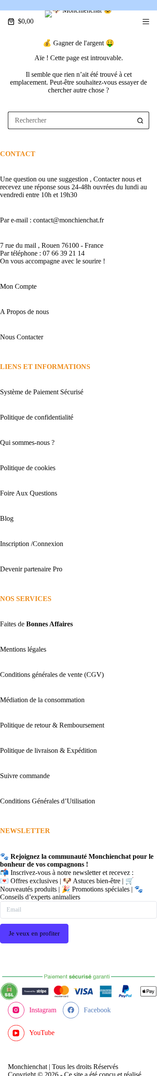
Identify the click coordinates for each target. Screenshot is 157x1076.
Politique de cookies (27, 467)
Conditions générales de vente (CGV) (52, 674)
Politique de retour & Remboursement (52, 725)
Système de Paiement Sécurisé (41, 392)
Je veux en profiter (34, 933)
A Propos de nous (24, 311)
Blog (7, 518)
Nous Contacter (21, 337)
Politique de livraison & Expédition (48, 750)
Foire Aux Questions (28, 493)
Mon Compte (18, 286)
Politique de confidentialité (36, 417)
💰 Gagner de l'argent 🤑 (78, 43)
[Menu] (146, 21)
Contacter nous (115, 179)
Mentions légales (23, 649)
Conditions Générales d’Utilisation (47, 801)
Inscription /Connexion (31, 543)
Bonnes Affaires (49, 624)
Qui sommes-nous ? (27, 442)
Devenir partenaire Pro (31, 569)
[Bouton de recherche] (140, 120)
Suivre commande (25, 775)
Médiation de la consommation (42, 700)
